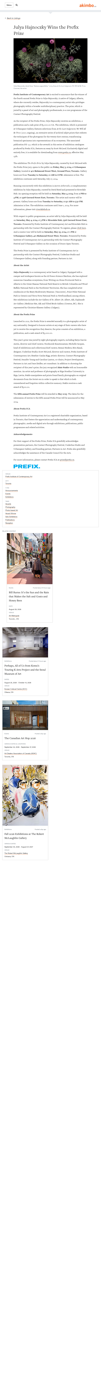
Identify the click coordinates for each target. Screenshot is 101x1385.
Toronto (8, 483)
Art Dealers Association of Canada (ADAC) (20, 753)
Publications (10, 520)
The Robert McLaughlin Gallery (16, 853)
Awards (8, 504)
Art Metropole (14, 615)
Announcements (11, 490)
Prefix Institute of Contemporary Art (18, 476)
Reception (9, 523)
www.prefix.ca (64, 152)
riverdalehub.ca (43, 209)
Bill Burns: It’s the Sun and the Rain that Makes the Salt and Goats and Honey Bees (29, 596)
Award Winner (10, 513)
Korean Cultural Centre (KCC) (15, 689)
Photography (10, 507)
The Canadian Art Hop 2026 (20, 738)
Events (7, 493)
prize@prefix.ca (67, 459)
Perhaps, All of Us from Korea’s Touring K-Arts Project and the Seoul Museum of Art (25, 669)
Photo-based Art (11, 510)
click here (81, 227)
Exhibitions (9, 497)
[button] (9, 5)
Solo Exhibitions (11, 516)
